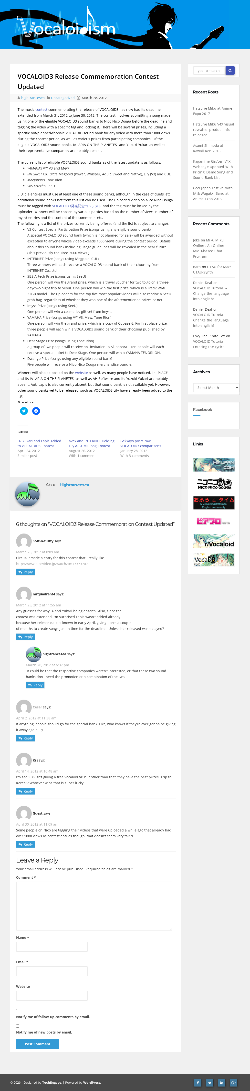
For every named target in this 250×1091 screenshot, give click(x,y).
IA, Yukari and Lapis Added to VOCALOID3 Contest (39, 443)
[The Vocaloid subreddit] (214, 540)
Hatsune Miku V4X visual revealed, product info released (213, 129)
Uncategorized (63, 97)
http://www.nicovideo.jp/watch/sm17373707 (52, 563)
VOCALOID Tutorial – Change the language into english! (211, 293)
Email (22, 962)
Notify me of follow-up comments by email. (53, 1016)
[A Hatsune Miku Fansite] (214, 464)
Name (22, 937)
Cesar (37, 707)
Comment (26, 877)
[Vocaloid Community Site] (214, 521)
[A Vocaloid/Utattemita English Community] (214, 502)
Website (23, 986)
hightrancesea (33, 97)
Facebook (202, 409)
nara (197, 266)
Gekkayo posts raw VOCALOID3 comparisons (140, 443)
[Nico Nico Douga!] (214, 483)
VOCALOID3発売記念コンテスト (77, 206)
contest (41, 109)
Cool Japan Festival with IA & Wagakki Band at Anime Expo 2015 (213, 193)
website (81, 372)
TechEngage (51, 1082)
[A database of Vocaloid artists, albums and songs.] (214, 559)
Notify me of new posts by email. (44, 1032)
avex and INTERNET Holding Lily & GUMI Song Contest (92, 443)
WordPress (91, 1082)
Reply (28, 572)
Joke (196, 240)
